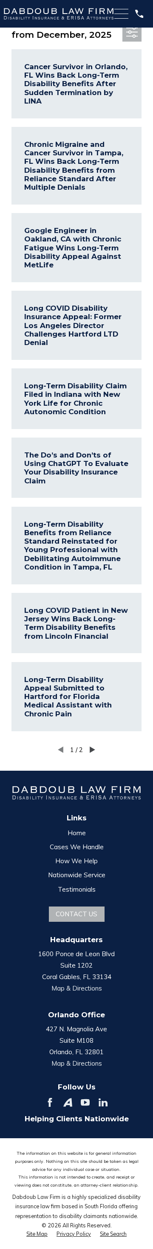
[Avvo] (67, 1102)
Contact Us (76, 914)
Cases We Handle (77, 847)
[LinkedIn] (103, 1102)
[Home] (58, 14)
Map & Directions (76, 988)
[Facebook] (49, 1102)
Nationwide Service (76, 875)
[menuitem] (37, 1234)
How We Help (76, 861)
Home (77, 833)
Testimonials (77, 889)
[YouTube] (85, 1102)
